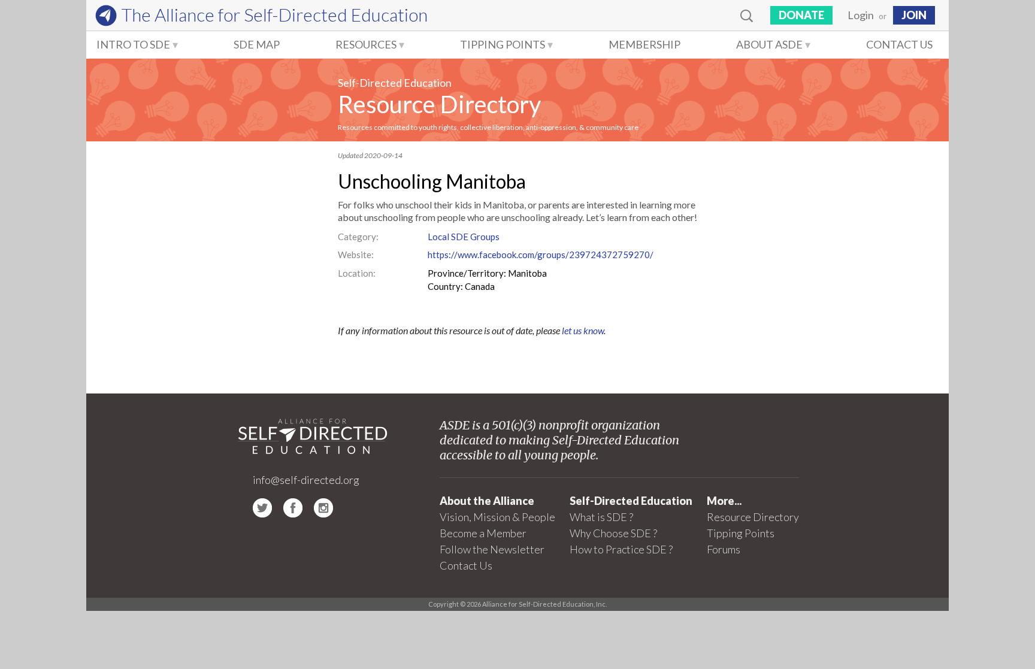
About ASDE (769, 44)
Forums (723, 549)
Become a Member (483, 533)
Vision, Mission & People (497, 516)
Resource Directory (439, 104)
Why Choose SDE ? (613, 533)
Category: (358, 236)
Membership (644, 44)
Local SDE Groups (464, 236)
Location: (357, 273)
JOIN (914, 15)
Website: (356, 254)
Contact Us (899, 44)
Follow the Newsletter (492, 549)
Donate (801, 15)
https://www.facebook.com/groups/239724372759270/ (540, 254)
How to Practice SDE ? (621, 549)
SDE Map (257, 44)
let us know (583, 330)
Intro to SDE (133, 44)
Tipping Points (502, 44)
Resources (366, 44)
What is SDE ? (601, 516)
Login (861, 15)
